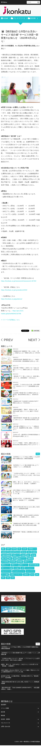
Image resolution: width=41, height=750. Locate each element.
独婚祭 (34, 552)
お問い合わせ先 (5, 726)
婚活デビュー (28, 561)
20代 (12, 577)
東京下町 (4, 558)
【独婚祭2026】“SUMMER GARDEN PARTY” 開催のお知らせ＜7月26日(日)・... (26, 402)
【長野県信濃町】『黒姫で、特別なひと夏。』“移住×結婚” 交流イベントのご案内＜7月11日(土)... (26, 411)
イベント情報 (5, 708)
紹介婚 (18, 552)
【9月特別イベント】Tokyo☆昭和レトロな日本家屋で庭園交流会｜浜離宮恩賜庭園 (26, 457)
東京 (10, 558)
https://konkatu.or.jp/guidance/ (11, 299)
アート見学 (5, 574)
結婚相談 (4, 552)
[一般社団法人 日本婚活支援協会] (17, 11)
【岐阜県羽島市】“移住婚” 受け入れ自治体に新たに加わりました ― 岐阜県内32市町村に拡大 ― (26, 419)
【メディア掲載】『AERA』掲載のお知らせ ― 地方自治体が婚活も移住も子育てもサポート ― (26, 443)
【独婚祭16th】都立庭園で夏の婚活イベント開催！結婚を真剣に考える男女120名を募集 (26, 524)
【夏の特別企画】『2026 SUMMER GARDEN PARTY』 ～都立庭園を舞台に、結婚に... (26, 516)
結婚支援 (11, 552)
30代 (8, 577)
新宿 (14, 558)
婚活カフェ (15, 565)
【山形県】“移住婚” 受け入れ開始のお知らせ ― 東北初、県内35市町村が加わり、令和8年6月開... (26, 394)
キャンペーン (30, 571)
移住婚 (24, 552)
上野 (22, 568)
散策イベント (22, 558)
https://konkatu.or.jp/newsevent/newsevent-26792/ (18, 281)
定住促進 (12, 561)
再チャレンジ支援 (7, 568)
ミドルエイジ (30, 568)
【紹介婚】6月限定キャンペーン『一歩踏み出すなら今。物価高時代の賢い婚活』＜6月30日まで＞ (26, 428)
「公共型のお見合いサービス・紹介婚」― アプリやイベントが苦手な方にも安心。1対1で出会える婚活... (26, 475)
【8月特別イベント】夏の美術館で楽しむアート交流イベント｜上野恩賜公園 (26, 466)
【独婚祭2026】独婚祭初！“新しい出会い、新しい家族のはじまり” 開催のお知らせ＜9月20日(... (26, 352)
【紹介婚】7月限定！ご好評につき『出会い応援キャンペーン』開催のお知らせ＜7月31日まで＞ (26, 369)
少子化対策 (5, 561)
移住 (29, 552)
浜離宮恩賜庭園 (6, 555)
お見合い (26, 574)
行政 (19, 549)
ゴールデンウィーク (18, 571)
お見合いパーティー (16, 574)
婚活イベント (24, 565)
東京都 (33, 555)
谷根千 (8, 549)
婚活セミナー (6, 565)
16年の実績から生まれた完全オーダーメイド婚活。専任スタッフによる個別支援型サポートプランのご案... (26, 491)
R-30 (32, 574)
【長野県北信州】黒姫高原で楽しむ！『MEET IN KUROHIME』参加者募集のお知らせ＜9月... (26, 360)
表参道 (14, 549)
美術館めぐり (32, 549)
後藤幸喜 (30, 558)
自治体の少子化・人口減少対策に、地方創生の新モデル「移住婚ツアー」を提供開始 (26, 499)
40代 (3, 577)
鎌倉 (3, 549)
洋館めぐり (16, 555)
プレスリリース (6, 571)
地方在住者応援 (34, 565)
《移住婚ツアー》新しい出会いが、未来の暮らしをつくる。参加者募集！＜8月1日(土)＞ (26, 377)
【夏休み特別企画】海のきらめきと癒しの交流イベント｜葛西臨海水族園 (26, 507)
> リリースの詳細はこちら (10, 320)
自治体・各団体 (5, 719)
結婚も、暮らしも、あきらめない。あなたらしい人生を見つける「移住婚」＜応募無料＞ (26, 482)
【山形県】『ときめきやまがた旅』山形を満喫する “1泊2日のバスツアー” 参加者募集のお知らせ (26, 386)
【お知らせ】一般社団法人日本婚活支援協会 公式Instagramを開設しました (26, 435)
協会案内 (3, 704)
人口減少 (16, 568)
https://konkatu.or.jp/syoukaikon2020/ (14, 290)
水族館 (23, 555)
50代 (37, 574)
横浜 (28, 555)
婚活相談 (19, 561)
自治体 (24, 549)
